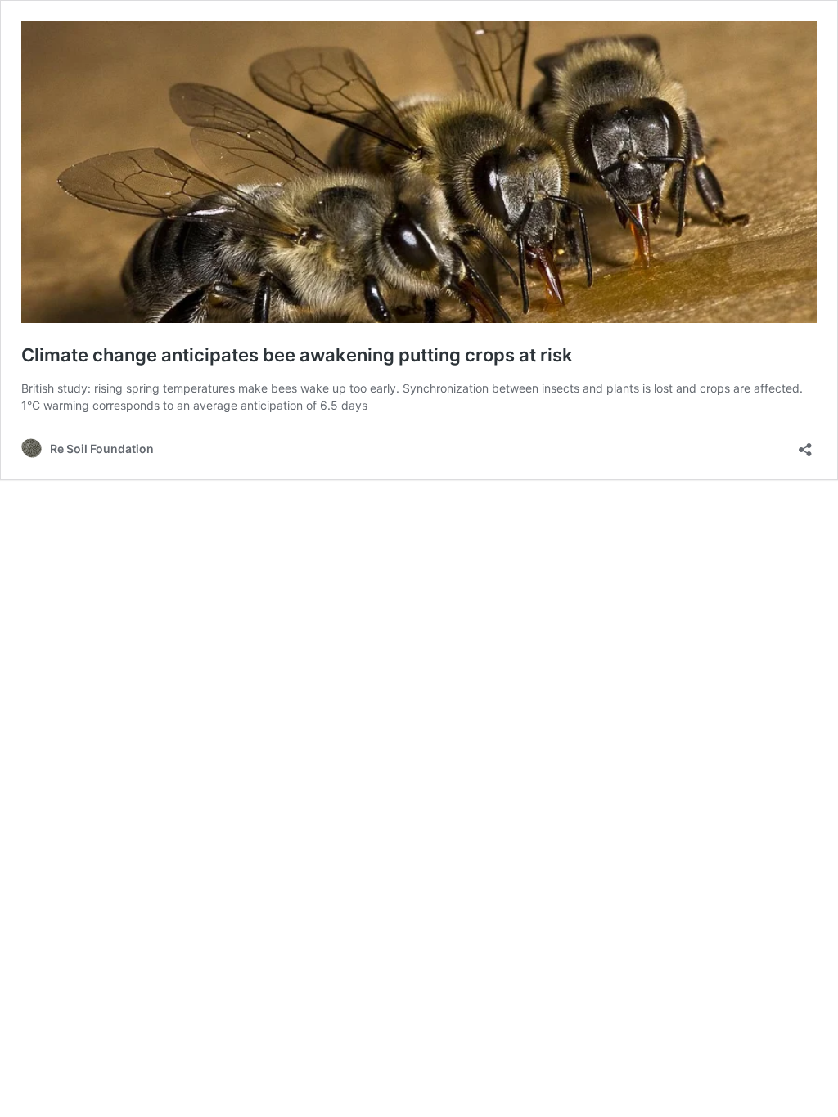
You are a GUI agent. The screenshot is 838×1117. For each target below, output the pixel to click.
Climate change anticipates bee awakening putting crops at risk (297, 355)
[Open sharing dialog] (805, 444)
